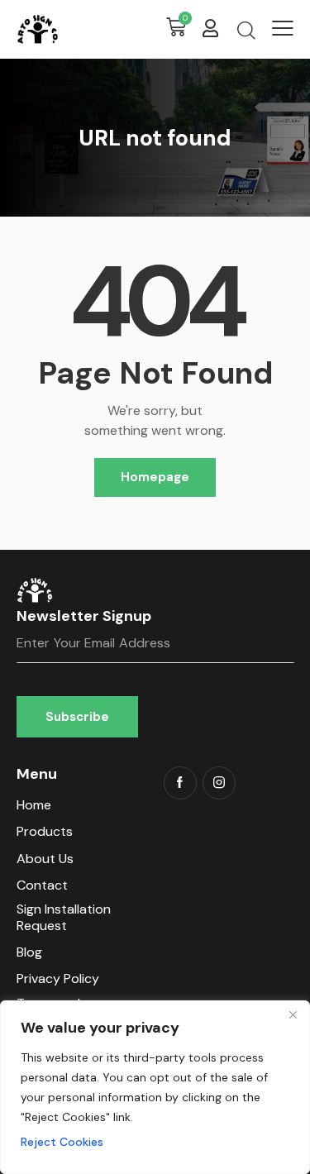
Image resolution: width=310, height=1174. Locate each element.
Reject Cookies (62, 1141)
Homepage (155, 477)
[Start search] (246, 29)
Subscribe (77, 717)
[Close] (293, 1014)
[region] (155, 1087)
